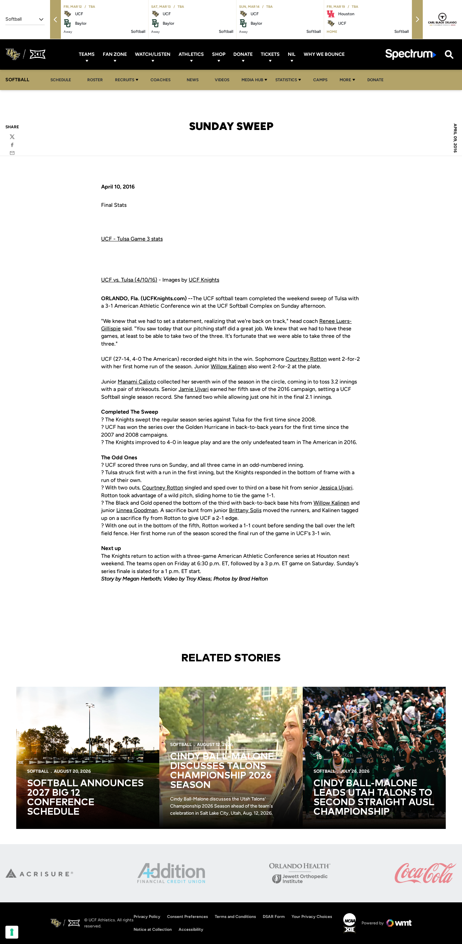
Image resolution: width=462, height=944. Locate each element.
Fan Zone (115, 54)
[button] (55, 19)
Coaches (160, 80)
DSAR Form (274, 916)
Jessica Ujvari (336, 487)
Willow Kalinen (229, 366)
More (345, 80)
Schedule (60, 80)
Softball (38, 771)
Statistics (286, 80)
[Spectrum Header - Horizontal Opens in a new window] (411, 54)
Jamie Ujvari (194, 389)
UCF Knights (204, 280)
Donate (243, 54)
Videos (222, 80)
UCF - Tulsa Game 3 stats (132, 239)
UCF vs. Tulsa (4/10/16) (129, 280)
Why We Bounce (324, 54)
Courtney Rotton (306, 359)
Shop (218, 54)
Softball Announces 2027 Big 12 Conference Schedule (85, 798)
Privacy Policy (147, 916)
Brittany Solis (245, 510)
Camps (322, 79)
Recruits (124, 80)
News (193, 80)
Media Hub (252, 80)
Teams (87, 54)
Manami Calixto (137, 381)
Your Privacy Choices (312, 916)
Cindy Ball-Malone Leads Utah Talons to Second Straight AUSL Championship (374, 798)
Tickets (270, 54)
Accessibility (191, 929)
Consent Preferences (187, 916)
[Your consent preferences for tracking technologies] (11, 932)
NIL (292, 54)
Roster (95, 80)
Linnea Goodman (137, 510)
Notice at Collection (153, 929)
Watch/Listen (152, 54)
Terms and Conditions (235, 916)
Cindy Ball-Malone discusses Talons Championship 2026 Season (222, 771)
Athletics (191, 54)
